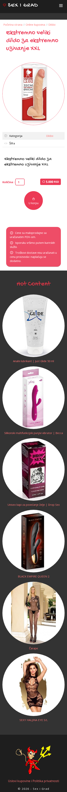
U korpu (33, 203)
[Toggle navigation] (61, 5)
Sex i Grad (22, 5)
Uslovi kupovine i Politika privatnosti (33, 781)
